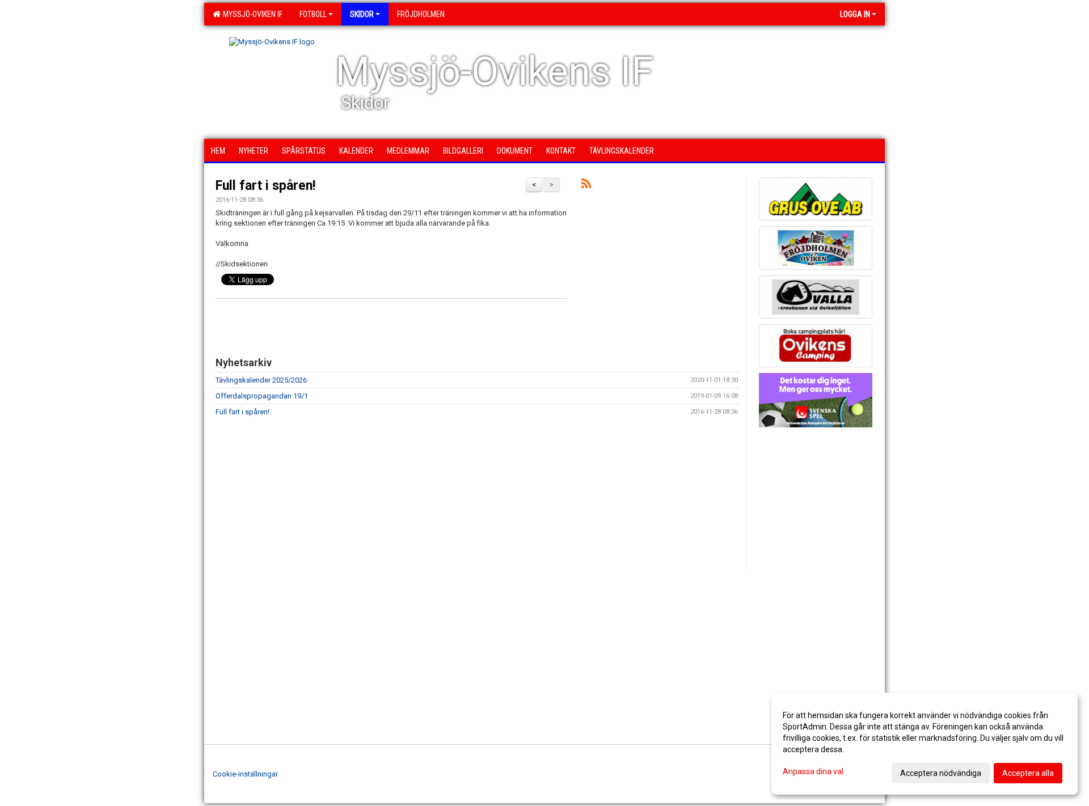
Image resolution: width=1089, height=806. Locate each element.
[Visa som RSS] (586, 185)
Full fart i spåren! (265, 185)
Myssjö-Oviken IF (251, 14)
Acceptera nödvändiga (940, 773)
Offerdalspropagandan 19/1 (262, 396)
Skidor (362, 14)
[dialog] (924, 744)
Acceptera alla (1028, 773)
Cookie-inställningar (245, 774)
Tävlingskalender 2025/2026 (261, 380)
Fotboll (313, 14)
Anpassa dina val (813, 771)
